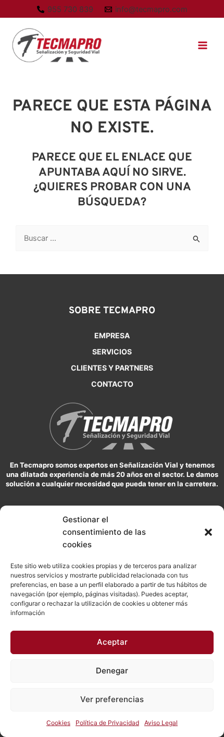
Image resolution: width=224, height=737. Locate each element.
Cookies (58, 723)
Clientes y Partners (112, 367)
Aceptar (112, 642)
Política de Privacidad (107, 723)
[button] (208, 532)
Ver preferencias (112, 699)
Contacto (112, 383)
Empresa (112, 335)
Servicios (112, 351)
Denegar (112, 670)
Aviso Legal (161, 723)
